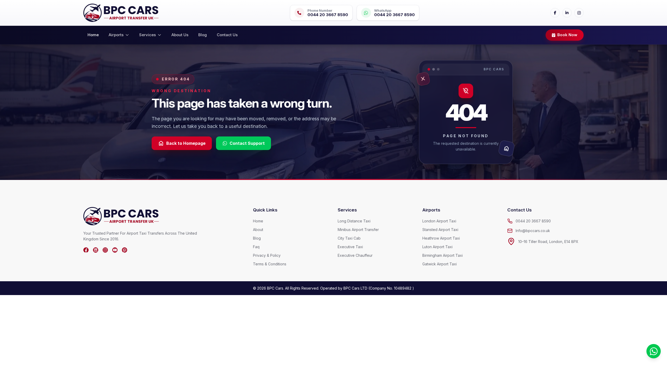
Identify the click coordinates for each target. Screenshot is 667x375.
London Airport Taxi (439, 221)
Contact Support (247, 143)
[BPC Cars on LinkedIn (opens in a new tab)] (95, 250)
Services (147, 34)
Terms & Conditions (269, 264)
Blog (202, 34)
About (258, 229)
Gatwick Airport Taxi (439, 264)
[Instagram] (579, 12)
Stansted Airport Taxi (440, 229)
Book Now (567, 34)
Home (93, 34)
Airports (116, 34)
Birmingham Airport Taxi (442, 255)
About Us (179, 34)
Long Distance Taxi (354, 221)
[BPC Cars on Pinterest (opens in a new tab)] (124, 250)
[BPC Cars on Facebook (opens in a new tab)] (86, 250)
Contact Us (227, 34)
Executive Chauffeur (355, 255)
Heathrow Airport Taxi (441, 238)
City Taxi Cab (349, 238)
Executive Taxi (350, 247)
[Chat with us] (653, 351)
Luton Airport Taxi (437, 247)
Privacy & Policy (267, 255)
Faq (256, 247)
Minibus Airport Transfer (358, 229)
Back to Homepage (182, 143)
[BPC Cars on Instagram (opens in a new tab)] (105, 250)
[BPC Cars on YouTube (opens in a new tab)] (115, 250)
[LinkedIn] (567, 12)
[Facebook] (555, 12)
